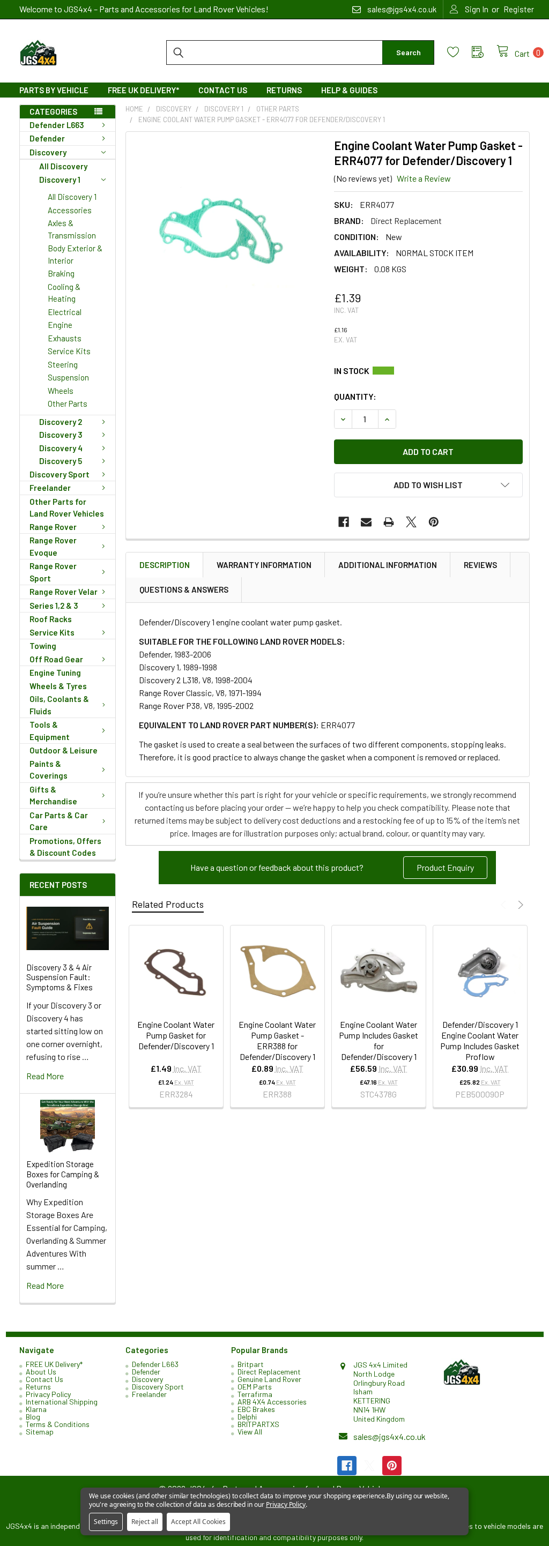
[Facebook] (343, 522)
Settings (106, 1521)
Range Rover (53, 527)
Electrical (64, 312)
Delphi (247, 1416)
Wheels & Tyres (58, 686)
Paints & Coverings (48, 770)
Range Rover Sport (53, 572)
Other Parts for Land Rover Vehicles (66, 508)
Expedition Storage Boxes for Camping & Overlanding (62, 1174)
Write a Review (424, 178)
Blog (33, 1416)
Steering (63, 364)
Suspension (68, 377)
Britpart (251, 1364)
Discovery (47, 152)
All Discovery (63, 166)
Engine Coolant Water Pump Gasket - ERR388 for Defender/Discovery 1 (277, 1040)
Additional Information (387, 565)
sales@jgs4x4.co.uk (389, 1436)
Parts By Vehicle (53, 90)
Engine (60, 325)
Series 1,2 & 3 (53, 605)
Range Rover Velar (63, 591)
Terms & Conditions (58, 1424)
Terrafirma (255, 1394)
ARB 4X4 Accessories (272, 1401)
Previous (505, 905)
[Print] (388, 522)
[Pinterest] (433, 522)
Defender (47, 138)
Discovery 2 (60, 422)
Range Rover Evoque (53, 546)
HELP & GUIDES (349, 90)
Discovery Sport (59, 474)
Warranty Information (264, 565)
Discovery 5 (60, 461)
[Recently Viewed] (484, 52)
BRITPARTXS (258, 1424)
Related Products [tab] (168, 904)
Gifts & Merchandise (53, 795)
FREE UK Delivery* (143, 90)
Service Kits (69, 351)
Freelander (50, 487)
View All (250, 1431)
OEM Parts (255, 1386)
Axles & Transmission (72, 229)
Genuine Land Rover (269, 1379)
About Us (41, 1371)
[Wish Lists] (459, 52)
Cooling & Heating (64, 293)
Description (164, 565)
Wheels (60, 390)
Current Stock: (428, 370)
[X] (411, 522)
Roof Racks (50, 619)
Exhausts (64, 338)
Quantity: (355, 396)
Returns (284, 90)
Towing (42, 646)
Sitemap (40, 1431)
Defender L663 (56, 125)
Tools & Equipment (49, 731)
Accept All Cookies (198, 1521)
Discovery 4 (61, 448)
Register (518, 9)
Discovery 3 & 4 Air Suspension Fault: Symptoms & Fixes (59, 977)
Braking (61, 273)
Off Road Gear (56, 659)
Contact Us (222, 90)
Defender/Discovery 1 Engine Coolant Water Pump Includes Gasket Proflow (480, 1040)
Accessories (70, 210)
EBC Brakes (256, 1409)
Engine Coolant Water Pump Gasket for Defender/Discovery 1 (175, 1035)
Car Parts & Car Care (58, 821)
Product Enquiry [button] (445, 867)
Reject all (144, 1521)
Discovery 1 (59, 179)
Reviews (480, 565)
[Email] (366, 522)
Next (519, 905)
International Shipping (62, 1401)
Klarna (36, 1409)
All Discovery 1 (72, 196)
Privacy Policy (48, 1394)
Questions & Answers (183, 589)
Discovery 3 (61, 434)
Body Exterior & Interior (75, 254)
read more (45, 1076)
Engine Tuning (55, 672)
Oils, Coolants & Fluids (59, 705)
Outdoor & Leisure (63, 750)
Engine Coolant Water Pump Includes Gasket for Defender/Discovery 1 (378, 1040)
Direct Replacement (269, 1371)
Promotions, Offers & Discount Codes (65, 847)
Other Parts (67, 403)
